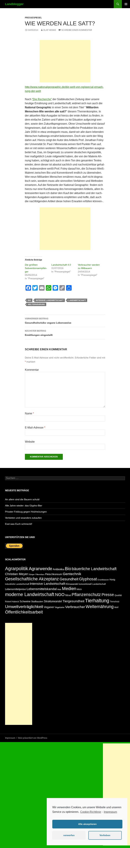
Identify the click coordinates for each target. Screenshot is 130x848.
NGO (59, 594)
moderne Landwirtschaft (29, 594)
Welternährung (36, 304)
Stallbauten (37, 601)
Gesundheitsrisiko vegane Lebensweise (48, 320)
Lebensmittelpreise (15, 589)
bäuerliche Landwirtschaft (94, 569)
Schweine (25, 601)
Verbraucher (75, 607)
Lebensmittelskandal (42, 589)
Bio (29, 300)
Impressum (110, 811)
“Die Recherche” (42, 99)
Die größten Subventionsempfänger (36, 268)
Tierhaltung (97, 600)
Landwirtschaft (77, 300)
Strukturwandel (53, 601)
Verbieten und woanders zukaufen (23, 517)
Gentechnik (72, 574)
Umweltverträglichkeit (24, 606)
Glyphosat (88, 579)
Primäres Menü (126, 4)
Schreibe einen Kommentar (76, 30)
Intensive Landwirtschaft (50, 300)
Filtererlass (40, 574)
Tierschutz (114, 601)
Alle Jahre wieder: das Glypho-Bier (23, 505)
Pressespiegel (33, 17)
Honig (112, 579)
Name (29, 413)
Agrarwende (40, 568)
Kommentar (32, 369)
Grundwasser (103, 580)
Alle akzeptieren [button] (87, 824)
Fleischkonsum (53, 574)
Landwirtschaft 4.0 (61, 264)
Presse (108, 594)
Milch (79, 589)
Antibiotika (58, 569)
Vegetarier (59, 607)
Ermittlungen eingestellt (39, 333)
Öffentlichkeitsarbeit (24, 612)
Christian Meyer (16, 574)
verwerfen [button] (69, 835)
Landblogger (14, 4)
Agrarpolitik (16, 568)
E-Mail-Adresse (35, 427)
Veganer (49, 607)
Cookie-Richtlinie (90, 811)
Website (30, 441)
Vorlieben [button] (105, 835)
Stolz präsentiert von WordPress (32, 738)
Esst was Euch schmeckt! (18, 524)
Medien (69, 588)
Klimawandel (72, 584)
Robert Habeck (12, 601)
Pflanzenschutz (86, 594)
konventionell (85, 584)
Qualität (118, 595)
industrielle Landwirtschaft (17, 584)
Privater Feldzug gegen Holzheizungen (26, 511)
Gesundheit (69, 579)
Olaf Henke (49, 30)
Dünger (32, 574)
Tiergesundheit (73, 601)
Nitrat (68, 595)
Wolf (116, 607)
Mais (59, 589)
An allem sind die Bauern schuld (22, 499)
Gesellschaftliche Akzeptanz (32, 579)
